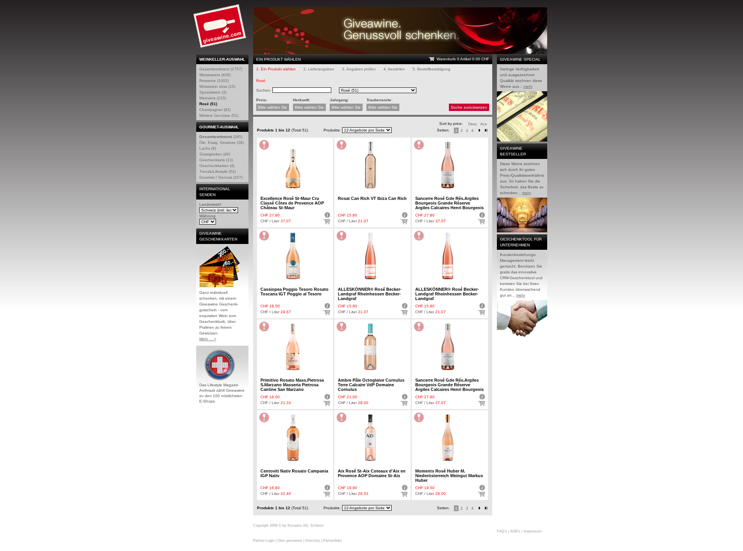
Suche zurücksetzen (469, 107)
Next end (486, 508)
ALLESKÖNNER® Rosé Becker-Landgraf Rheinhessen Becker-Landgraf (370, 294)
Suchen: (263, 90)
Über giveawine (289, 540)
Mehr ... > (207, 339)
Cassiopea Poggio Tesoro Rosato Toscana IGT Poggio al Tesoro (294, 291)
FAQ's (502, 531)
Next (479, 130)
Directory (312, 540)
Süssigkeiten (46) (214, 154)
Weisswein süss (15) (217, 86)
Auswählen (326, 222)
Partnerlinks (332, 540)
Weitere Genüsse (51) (218, 115)
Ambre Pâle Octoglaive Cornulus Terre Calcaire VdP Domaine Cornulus (371, 385)
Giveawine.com (220, 29)
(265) (220, 137)
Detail (326, 215)
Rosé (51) (208, 104)
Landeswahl (210, 204)
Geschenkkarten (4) (217, 166)
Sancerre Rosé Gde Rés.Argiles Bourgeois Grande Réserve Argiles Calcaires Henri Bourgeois (449, 203)
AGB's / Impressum (526, 531)
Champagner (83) (215, 109)
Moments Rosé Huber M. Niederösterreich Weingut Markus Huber (449, 476)
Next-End (486, 130)
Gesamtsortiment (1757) (220, 69)
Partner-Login (263, 540)
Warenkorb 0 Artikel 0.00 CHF (463, 59)
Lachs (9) (207, 148)
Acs (483, 124)
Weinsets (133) (212, 98)
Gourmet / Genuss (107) (221, 177)
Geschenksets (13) (216, 160)
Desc (472, 124)
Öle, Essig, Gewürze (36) (221, 142)
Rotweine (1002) (214, 80)
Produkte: (332, 130)
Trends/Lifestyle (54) (217, 171)
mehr (528, 86)
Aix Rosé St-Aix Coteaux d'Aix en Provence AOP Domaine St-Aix (372, 473)
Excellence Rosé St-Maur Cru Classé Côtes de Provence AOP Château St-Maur (292, 203)
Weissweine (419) (215, 75)
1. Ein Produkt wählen (276, 69)
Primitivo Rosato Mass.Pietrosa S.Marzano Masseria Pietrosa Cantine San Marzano (292, 385)
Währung (207, 216)
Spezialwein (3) (212, 92)
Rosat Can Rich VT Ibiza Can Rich (372, 198)
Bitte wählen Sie (272, 107)
